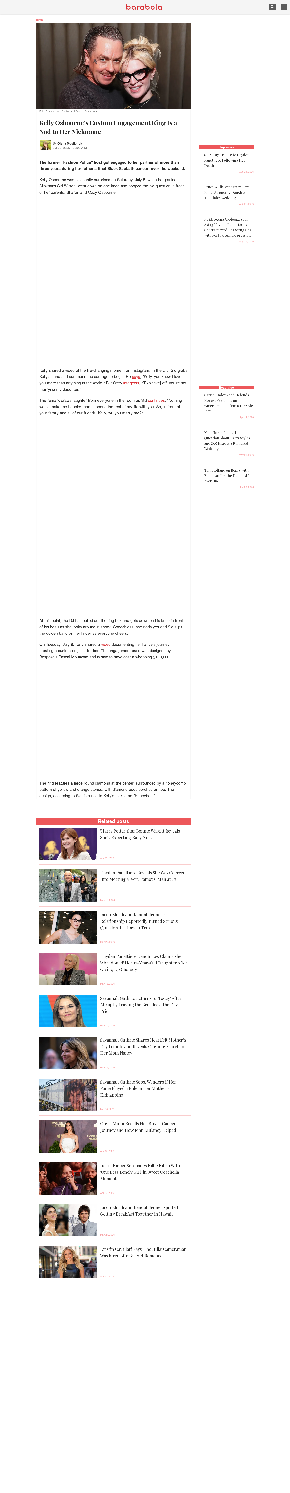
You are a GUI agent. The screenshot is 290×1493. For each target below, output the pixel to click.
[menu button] (284, 7)
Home (40, 20)
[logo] (144, 7)
